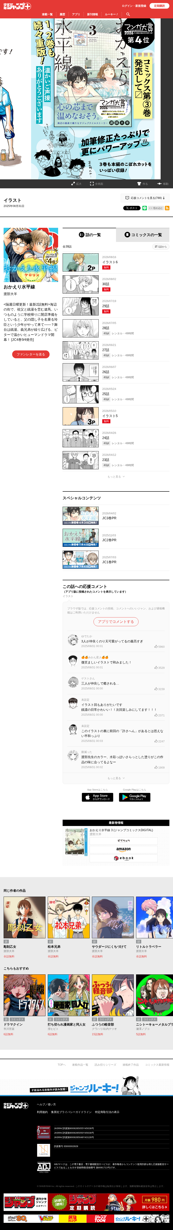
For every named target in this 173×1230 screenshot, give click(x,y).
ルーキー (111, 14)
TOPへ (62, 1064)
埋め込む (158, 208)
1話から (162, 246)
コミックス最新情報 (157, 1064)
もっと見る (114, 476)
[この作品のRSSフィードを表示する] (167, 208)
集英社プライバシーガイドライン (71, 1112)
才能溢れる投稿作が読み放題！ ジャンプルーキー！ (86, 1085)
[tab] (89, 235)
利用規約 (42, 1112)
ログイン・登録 (134, 5)
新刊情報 (92, 14)
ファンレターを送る (31, 354)
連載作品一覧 (80, 1064)
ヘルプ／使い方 (46, 1104)
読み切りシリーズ (105, 1064)
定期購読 (159, 5)
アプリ (76, 14)
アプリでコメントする (116, 622)
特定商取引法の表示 (107, 1112)
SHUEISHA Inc (47, 1186)
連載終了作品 (131, 1064)
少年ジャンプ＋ (17, 6)
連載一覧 (47, 14)
